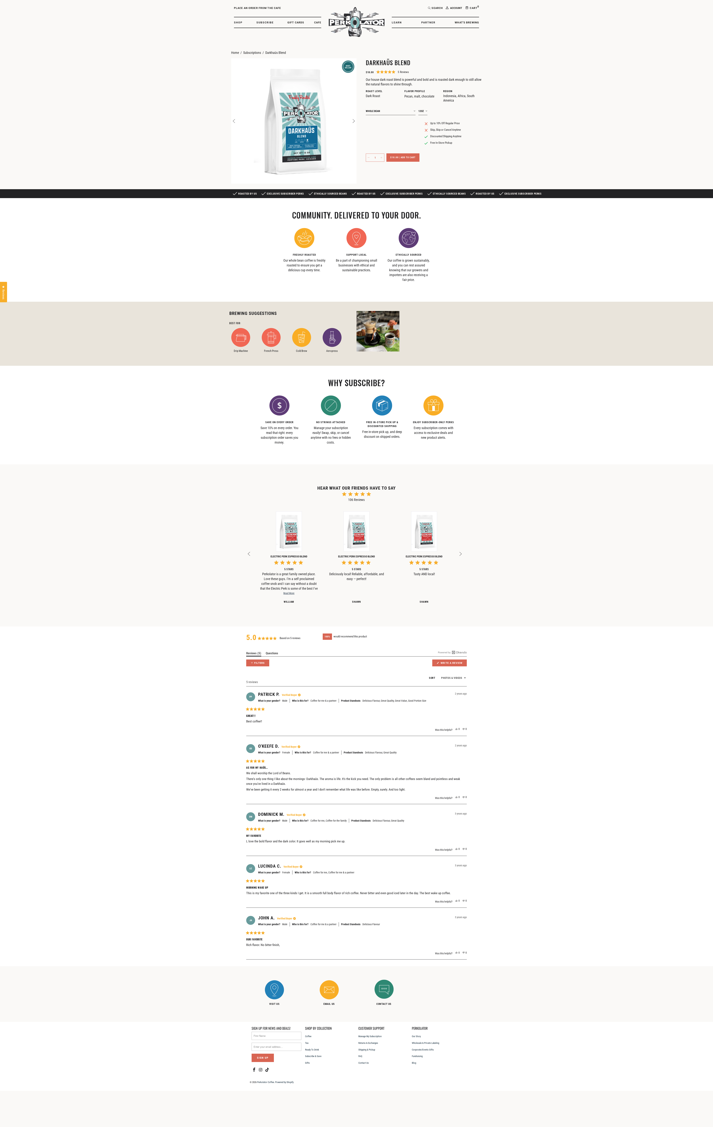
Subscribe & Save (313, 1056)
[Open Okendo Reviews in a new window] (452, 652)
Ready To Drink (312, 1049)
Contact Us (363, 1062)
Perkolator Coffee (265, 1082)
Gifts (307, 1062)
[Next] (354, 121)
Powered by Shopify (284, 1082)
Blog (414, 1062)
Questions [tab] (272, 653)
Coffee (308, 1036)
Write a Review (453, 663)
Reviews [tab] (253, 653)
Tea (306, 1043)
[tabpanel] (304, 251)
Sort (432, 677)
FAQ (360, 1056)
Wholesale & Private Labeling (425, 1043)
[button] (240, 22)
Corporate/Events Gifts (423, 1049)
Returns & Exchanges (368, 1043)
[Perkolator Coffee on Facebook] (254, 1070)
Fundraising (417, 1056)
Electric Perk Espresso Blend (289, 556)
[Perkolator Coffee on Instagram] (261, 1070)
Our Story (416, 1036)
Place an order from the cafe (257, 7)
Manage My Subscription (370, 1036)
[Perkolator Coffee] (356, 22)
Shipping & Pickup (366, 1049)
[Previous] (234, 121)
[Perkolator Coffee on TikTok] (267, 1070)
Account (456, 7)
